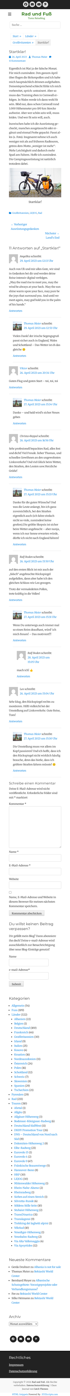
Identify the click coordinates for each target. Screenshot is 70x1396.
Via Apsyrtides (23, 1245)
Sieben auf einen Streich (29, 1196)
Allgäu (18, 1112)
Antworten (15, 311)
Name (14, 852)
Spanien (19, 1085)
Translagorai (22, 1219)
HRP (17, 1174)
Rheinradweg (22, 1192)
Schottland (20, 1072)
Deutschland (22, 1028)
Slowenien (20, 1081)
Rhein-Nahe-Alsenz (26, 1188)
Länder (30, 36)
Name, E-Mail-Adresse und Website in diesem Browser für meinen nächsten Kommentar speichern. (32, 902)
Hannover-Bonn (24, 1170)
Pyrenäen (17, 1094)
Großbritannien (23, 42)
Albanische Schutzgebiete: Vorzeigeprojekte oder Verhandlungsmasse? (34, 1285)
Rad (40, 213)
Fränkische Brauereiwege (30, 1165)
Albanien (19, 1019)
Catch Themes (41, 1389)
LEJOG (33, 213)
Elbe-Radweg (22, 1148)
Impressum (16, 1365)
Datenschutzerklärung (23, 1371)
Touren (16, 1103)
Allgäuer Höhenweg (26, 1116)
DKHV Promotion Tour (28, 1130)
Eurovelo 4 (20, 1156)
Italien (18, 1045)
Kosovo (18, 1050)
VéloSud (19, 1227)
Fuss (15, 1010)
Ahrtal (18, 1108)
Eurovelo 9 (20, 1161)
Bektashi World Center (33, 1293)
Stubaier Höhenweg (26, 1210)
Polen (17, 1067)
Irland (18, 1041)
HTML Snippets (20, 1394)
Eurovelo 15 (21, 1152)
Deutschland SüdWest (27, 1125)
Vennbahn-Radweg (26, 1236)
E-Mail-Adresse (20, 865)
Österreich (20, 1063)
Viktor (23, 368)
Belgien (18, 1023)
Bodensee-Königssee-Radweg (32, 1121)
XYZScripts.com (50, 1394)
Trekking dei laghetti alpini (31, 1223)
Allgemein (18, 1005)
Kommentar (17, 804)
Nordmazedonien (25, 1059)
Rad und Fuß (36, 14)
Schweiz (19, 1076)
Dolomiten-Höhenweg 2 (29, 1143)
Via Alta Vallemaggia (27, 1241)
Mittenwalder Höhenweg (29, 1183)
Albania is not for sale (47, 1267)
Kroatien (19, 1054)
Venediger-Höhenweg (27, 1232)
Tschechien (21, 1090)
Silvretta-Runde (24, 1201)
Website (14, 879)
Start (17, 36)
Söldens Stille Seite (25, 1205)
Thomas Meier (39, 56)
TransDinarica (23, 1214)
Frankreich (21, 1032)
